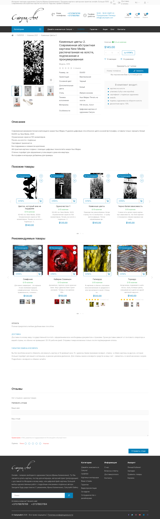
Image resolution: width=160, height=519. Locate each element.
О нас (114, 2)
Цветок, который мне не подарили (29, 207)
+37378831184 (73, 16)
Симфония (28, 279)
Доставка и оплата (125, 2)
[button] (145, 15)
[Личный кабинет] (146, 2)
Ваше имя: (16, 408)
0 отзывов (77, 68)
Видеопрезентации (89, 488)
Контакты (121, 29)
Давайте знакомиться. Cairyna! (59, 29)
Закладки (131, 471)
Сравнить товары (135, 474)
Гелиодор (97, 279)
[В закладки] (41, 176)
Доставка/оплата (111, 474)
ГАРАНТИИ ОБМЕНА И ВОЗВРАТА (25, 348)
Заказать (139, 71)
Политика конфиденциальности (60, 515)
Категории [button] (19, 29)
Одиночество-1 (63, 206)
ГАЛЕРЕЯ (81, 29)
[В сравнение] (41, 180)
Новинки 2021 (32, 35)
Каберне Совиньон (62, 279)
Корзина (131, 478)
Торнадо (132, 279)
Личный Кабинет (134, 467)
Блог (112, 29)
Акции (105, 29)
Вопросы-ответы (111, 471)
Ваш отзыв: (16, 419)
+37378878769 (73, 13)
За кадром (85, 492)
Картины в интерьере (90, 478)
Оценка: (15, 443)
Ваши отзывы (86, 481)
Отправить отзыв (138, 451)
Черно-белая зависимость (130, 206)
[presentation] (10, 201)
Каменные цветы (97, 206)
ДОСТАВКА (16, 334)
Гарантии (93, 29)
